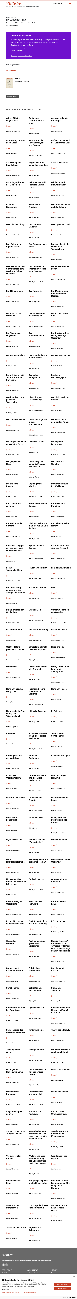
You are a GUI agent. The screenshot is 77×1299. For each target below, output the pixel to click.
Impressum (54, 1273)
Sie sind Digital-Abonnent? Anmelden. (21, 56)
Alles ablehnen (62, 1288)
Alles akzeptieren (62, 1284)
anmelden (56, 4)
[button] (70, 3)
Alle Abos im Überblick (33, 1273)
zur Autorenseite (11, 70)
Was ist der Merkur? (7, 1273)
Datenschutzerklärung (29, 1292)
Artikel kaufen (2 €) (12, 97)
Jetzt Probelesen (17, 50)
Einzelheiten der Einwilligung (11, 1292)
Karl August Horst (13, 25)
